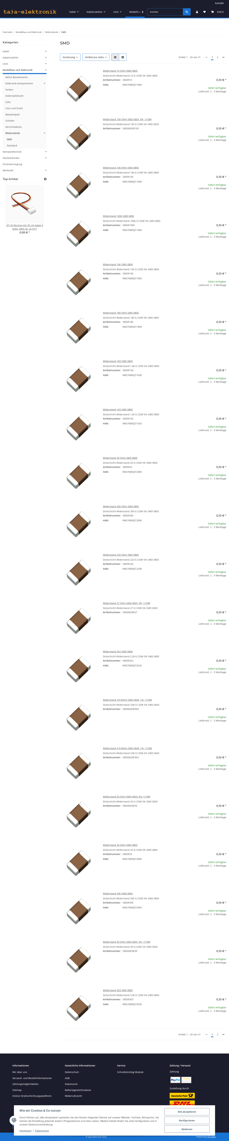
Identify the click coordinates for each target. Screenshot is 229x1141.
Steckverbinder (11, 158)
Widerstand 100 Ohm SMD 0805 (121, 167)
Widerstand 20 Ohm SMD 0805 (120, 457)
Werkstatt (8, 170)
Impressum (25, 1130)
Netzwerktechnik (12, 151)
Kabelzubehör (10, 57)
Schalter (10, 120)
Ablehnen (186, 1129)
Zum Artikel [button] (207, 102)
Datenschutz (42, 1130)
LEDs (8, 102)
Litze (5, 63)
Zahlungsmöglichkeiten (25, 1084)
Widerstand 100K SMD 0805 (118, 216)
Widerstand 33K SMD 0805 (118, 893)
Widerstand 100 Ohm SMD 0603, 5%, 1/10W (127, 119)
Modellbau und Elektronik (18, 70)
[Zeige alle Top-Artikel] (45, 179)
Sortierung (69, 57)
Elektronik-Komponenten (19, 83)
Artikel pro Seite (94, 57)
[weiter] (223, 57)
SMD (9, 139)
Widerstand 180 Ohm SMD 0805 (121, 312)
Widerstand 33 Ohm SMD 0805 (120, 845)
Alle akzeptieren (187, 1111)
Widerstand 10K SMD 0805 (118, 264)
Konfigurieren (187, 1120)
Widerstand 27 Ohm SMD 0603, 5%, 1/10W (126, 603)
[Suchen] (187, 11)
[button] (197, 12)
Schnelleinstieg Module (130, 1072)
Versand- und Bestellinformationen (32, 1078)
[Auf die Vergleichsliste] (83, 74)
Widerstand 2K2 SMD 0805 (118, 651)
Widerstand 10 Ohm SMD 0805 (120, 70)
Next (38, 212)
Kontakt (219, 3)
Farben (9, 89)
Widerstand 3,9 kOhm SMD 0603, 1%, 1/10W (127, 748)
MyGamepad (12, 114)
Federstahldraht (14, 95)
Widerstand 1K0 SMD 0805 (118, 361)
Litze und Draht (14, 108)
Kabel (6, 51)
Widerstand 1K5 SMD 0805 (118, 409)
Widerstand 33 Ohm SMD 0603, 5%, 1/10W (126, 796)
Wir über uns (19, 1072)
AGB (67, 1078)
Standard (12, 145)
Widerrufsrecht (73, 1096)
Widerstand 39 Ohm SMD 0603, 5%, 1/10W (126, 941)
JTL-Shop (212, 1136)
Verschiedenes (13, 126)
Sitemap (17, 1090)
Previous (11, 212)
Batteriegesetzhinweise (78, 1090)
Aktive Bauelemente (16, 77)
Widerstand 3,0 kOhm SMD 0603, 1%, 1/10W (127, 699)
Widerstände (12, 133)
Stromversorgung (12, 164)
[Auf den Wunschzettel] (92, 74)
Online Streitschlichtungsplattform (31, 1096)
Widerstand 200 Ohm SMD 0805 (121, 506)
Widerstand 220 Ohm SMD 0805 (121, 554)
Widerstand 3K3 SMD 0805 (118, 990)
